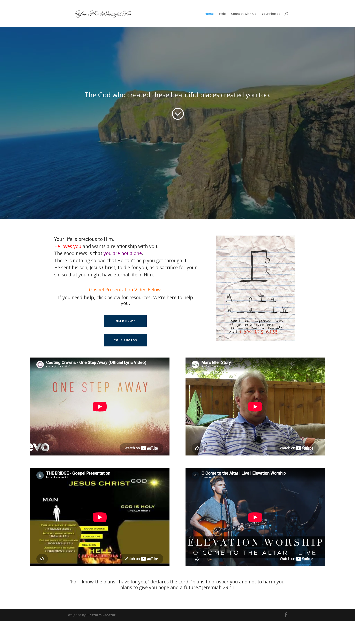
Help (222, 14)
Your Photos (271, 14)
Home (209, 14)
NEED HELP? (125, 321)
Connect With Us (243, 14)
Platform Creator (100, 615)
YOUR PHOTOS (125, 340)
